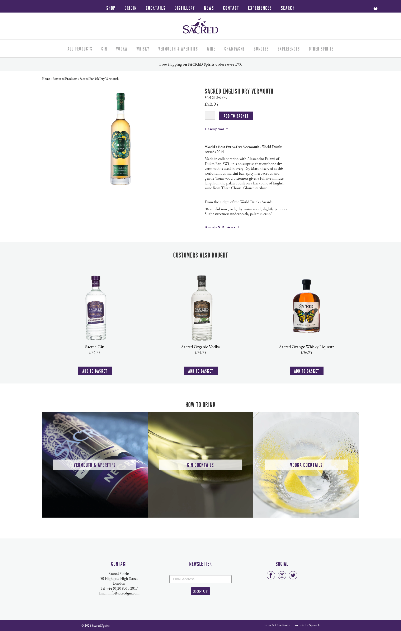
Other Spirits (321, 48)
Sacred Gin (94, 346)
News (209, 7)
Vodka (121, 48)
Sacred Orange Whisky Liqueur (306, 346)
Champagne (234, 48)
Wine (211, 48)
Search (288, 7)
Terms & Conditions (276, 625)
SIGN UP (200, 591)
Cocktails (156, 7)
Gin (104, 48)
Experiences (260, 7)
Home (46, 78)
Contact (231, 7)
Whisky (142, 48)
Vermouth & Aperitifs (178, 48)
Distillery (185, 7)
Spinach (314, 625)
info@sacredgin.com (124, 593)
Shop (110, 7)
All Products (79, 48)
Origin (130, 7)
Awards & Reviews (220, 227)
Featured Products (65, 78)
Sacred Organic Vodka (200, 346)
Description (214, 128)
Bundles (261, 48)
